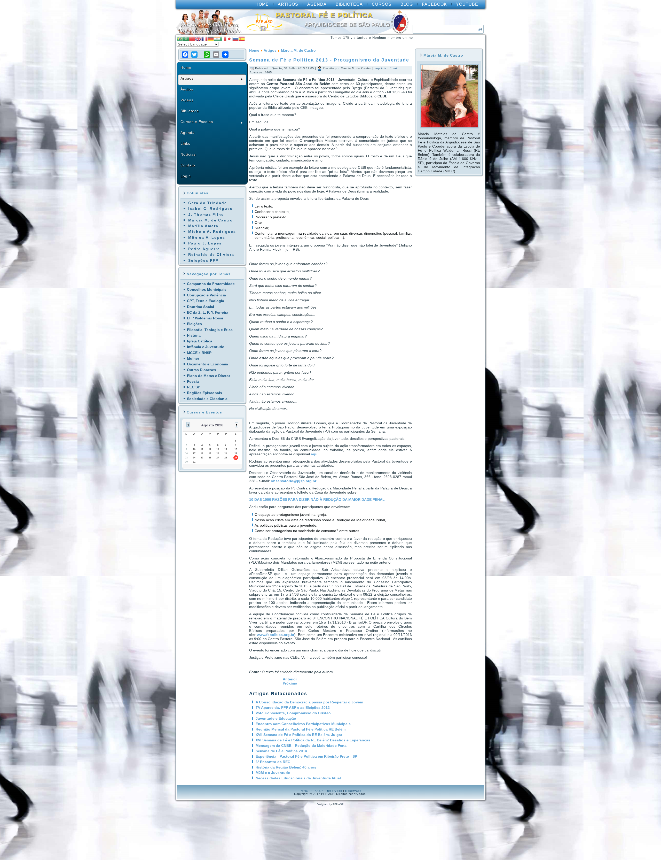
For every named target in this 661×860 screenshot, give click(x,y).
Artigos (288, 4)
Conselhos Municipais (206, 289)
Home (262, 4)
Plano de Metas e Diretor (208, 376)
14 (225, 449)
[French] (204, 38)
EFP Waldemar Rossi (205, 318)
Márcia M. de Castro (210, 220)
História (194, 335)
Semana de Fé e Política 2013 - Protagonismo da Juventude (329, 60)
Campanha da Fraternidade (211, 284)
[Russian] (235, 38)
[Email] (216, 54)
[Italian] (223, 38)
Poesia (193, 381)
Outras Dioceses (201, 370)
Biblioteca (349, 4)
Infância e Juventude (205, 347)
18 (202, 453)
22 (235, 453)
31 (194, 461)
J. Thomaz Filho (206, 214)
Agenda (317, 4)
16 (186, 453)
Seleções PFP (203, 260)
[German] (211, 38)
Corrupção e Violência (206, 295)
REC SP (193, 387)
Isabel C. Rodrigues (210, 208)
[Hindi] (217, 38)
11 (202, 449)
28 (225, 457)
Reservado (334, 790)
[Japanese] (229, 38)
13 (217, 449)
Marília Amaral (204, 226)
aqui (315, 454)
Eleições (194, 324)
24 (194, 457)
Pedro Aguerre (204, 249)
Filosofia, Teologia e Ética (210, 330)
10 (194, 449)
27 (217, 457)
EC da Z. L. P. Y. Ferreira (207, 312)
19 (210, 453)
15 (235, 449)
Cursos (381, 4)
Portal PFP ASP (311, 790)
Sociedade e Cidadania (207, 399)
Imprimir (381, 68)
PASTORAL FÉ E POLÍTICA (324, 15)
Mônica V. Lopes (206, 237)
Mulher (193, 358)
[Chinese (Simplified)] (192, 38)
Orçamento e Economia (207, 364)
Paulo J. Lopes (205, 243)
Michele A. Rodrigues (212, 231)
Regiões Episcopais (204, 393)
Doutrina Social (200, 307)
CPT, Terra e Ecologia (205, 301)
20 (217, 453)
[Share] (225, 54)
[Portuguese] (180, 38)
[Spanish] (242, 38)
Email (394, 68)
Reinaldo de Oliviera (211, 254)
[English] (198, 38)
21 (225, 453)
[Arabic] (186, 38)
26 (210, 457)
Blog (406, 4)
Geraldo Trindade (207, 203)
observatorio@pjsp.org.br (293, 481)
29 (235, 457)
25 (202, 457)
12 (210, 449)
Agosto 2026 (212, 425)
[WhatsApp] (207, 54)
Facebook (434, 4)
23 (186, 457)
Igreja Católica (199, 341)
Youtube (467, 4)
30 (186, 461)
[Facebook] (185, 54)
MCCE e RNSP (199, 353)
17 (194, 453)
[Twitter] (194, 54)
